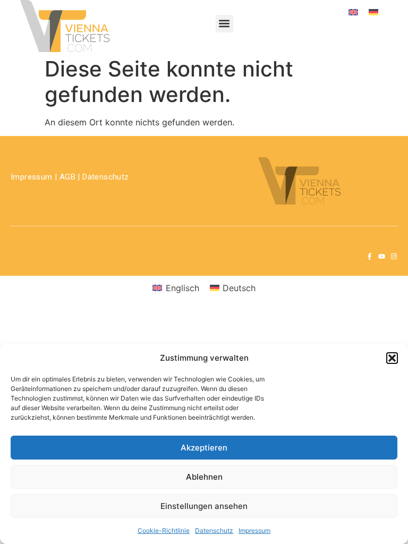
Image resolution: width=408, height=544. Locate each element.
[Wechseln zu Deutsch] (373, 11)
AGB (67, 177)
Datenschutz (214, 530)
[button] (392, 358)
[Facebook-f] (369, 256)
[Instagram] (393, 256)
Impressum (254, 530)
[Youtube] (381, 256)
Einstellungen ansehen (204, 506)
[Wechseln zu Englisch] (353, 11)
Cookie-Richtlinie (164, 530)
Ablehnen (204, 477)
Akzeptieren (204, 448)
